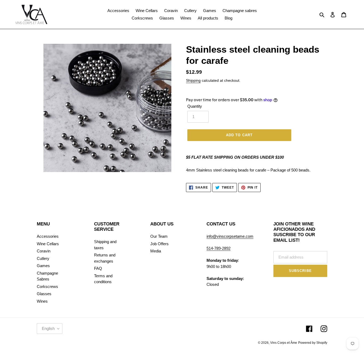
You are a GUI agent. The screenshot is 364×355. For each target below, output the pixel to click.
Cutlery (43, 258)
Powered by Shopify (312, 343)
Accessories (48, 236)
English (48, 328)
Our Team (159, 236)
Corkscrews (47, 286)
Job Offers (159, 243)
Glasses (44, 293)
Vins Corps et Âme (283, 343)
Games (43, 265)
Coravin (43, 251)
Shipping (193, 80)
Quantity (194, 106)
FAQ (98, 268)
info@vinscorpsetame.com (230, 236)
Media (155, 251)
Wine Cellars (48, 243)
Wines (42, 301)
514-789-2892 (218, 248)
